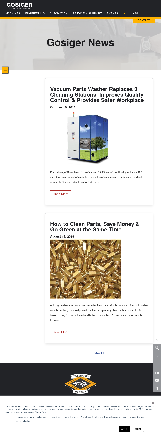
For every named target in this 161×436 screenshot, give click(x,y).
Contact (144, 20)
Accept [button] (124, 428)
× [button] (153, 401)
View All (99, 353)
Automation (59, 13)
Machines (13, 13)
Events (112, 13)
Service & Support (87, 13)
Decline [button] (137, 428)
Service (132, 13)
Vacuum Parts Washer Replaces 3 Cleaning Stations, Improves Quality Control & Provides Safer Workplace (97, 94)
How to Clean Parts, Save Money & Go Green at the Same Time (95, 226)
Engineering (35, 13)
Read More (60, 193)
